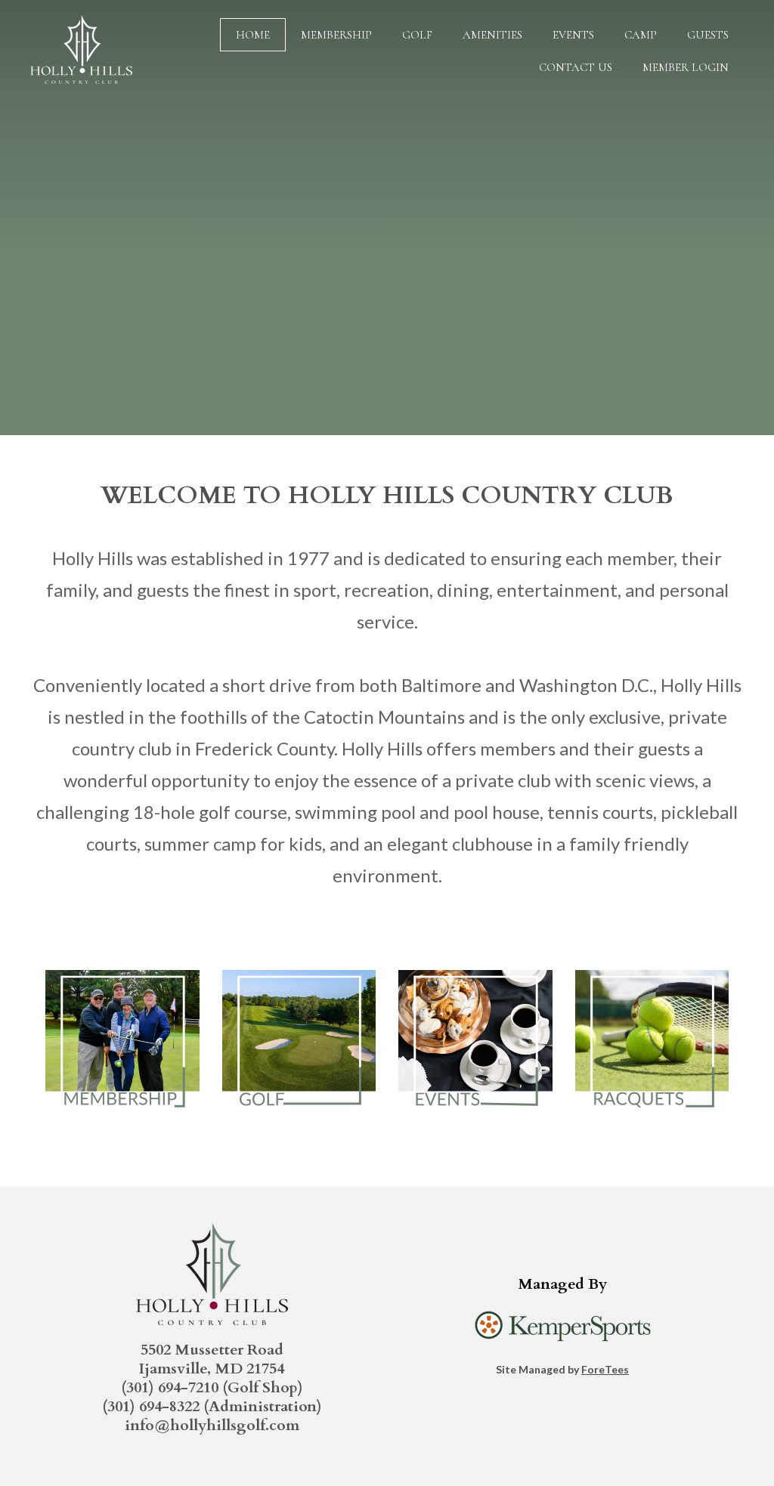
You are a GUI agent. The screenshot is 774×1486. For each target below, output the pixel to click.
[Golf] (299, 1119)
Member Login (685, 67)
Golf (417, 35)
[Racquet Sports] (652, 1119)
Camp (640, 35)
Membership (336, 35)
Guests (708, 35)
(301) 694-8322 (151, 1406)
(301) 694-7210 (169, 1387)
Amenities (492, 35)
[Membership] (122, 1119)
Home (253, 35)
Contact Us (575, 67)
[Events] (475, 1119)
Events (573, 35)
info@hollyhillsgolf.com (212, 1425)
